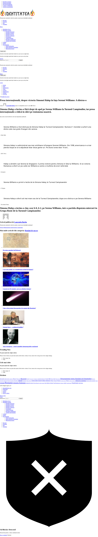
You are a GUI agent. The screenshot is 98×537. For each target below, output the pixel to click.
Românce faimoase (10, 35)
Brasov (14, 378)
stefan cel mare (49, 383)
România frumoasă (10, 31)
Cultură (4, 42)
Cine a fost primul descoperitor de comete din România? (19, 308)
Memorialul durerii (10, 48)
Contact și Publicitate (7, 5)
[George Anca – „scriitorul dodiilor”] (50, 317)
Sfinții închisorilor (10, 46)
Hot (4, 23)
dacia (52, 378)
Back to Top (3, 395)
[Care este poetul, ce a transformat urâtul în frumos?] (50, 259)
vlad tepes (80, 383)
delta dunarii (58, 378)
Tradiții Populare (9, 38)
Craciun (46, 378)
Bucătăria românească (11, 39)
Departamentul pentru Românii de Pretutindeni (76, 379)
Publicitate (5, 389)
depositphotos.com (7, 388)
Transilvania (75, 383)
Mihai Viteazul (54, 380)
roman (96, 380)
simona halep (10, 227)
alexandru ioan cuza (4, 378)
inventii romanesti (3, 380)
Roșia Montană (36, 383)
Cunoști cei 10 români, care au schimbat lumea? (17, 289)
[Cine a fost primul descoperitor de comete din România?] (50, 298)
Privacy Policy (6, 393)
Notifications (6, 91)
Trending (5, 24)
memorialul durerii (37, 380)
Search (20, 60)
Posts (4, 86)
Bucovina (18, 378)
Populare (5, 21)
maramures (24, 380)
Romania (9, 383)
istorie (20, 380)
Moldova (59, 380)
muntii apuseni (63, 380)
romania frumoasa (19, 383)
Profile (4, 85)
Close (1, 397)
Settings (4, 93)
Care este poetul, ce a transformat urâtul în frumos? (18, 269)
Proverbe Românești (7, 4)
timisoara (61, 383)
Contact (4, 390)
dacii (54, 378)
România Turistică (7, 1)
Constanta (35, 378)
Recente (5, 20)
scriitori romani (41, 383)
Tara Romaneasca (56, 383)
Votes (4, 89)
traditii (65, 383)
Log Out (5, 94)
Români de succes (10, 34)
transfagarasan (69, 383)
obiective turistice (80, 380)
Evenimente (8, 37)
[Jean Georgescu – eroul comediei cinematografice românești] (50, 336)
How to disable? (3, 535)
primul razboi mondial (90, 380)
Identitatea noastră (7, 30)
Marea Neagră (29, 380)
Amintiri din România (11, 41)
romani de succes (30, 383)
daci (50, 379)
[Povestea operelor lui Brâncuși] (50, 240)
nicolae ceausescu (72, 380)
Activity (5, 90)
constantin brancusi (41, 378)
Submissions (6, 87)
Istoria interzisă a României (12, 47)
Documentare (6, 44)
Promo (4, 392)
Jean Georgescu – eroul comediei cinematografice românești (20, 346)
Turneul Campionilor (18, 227)
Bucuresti (23, 379)
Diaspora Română (7, 3)
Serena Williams (3, 227)
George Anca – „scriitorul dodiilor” (13, 327)
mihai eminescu (46, 380)
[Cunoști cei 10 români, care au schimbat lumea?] (50, 279)
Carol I (28, 378)
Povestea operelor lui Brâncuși (12, 250)
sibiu (45, 383)
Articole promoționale (8, 7)
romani (2, 383)
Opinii (4, 43)
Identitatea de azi (6, 29)
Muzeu (67, 380)
